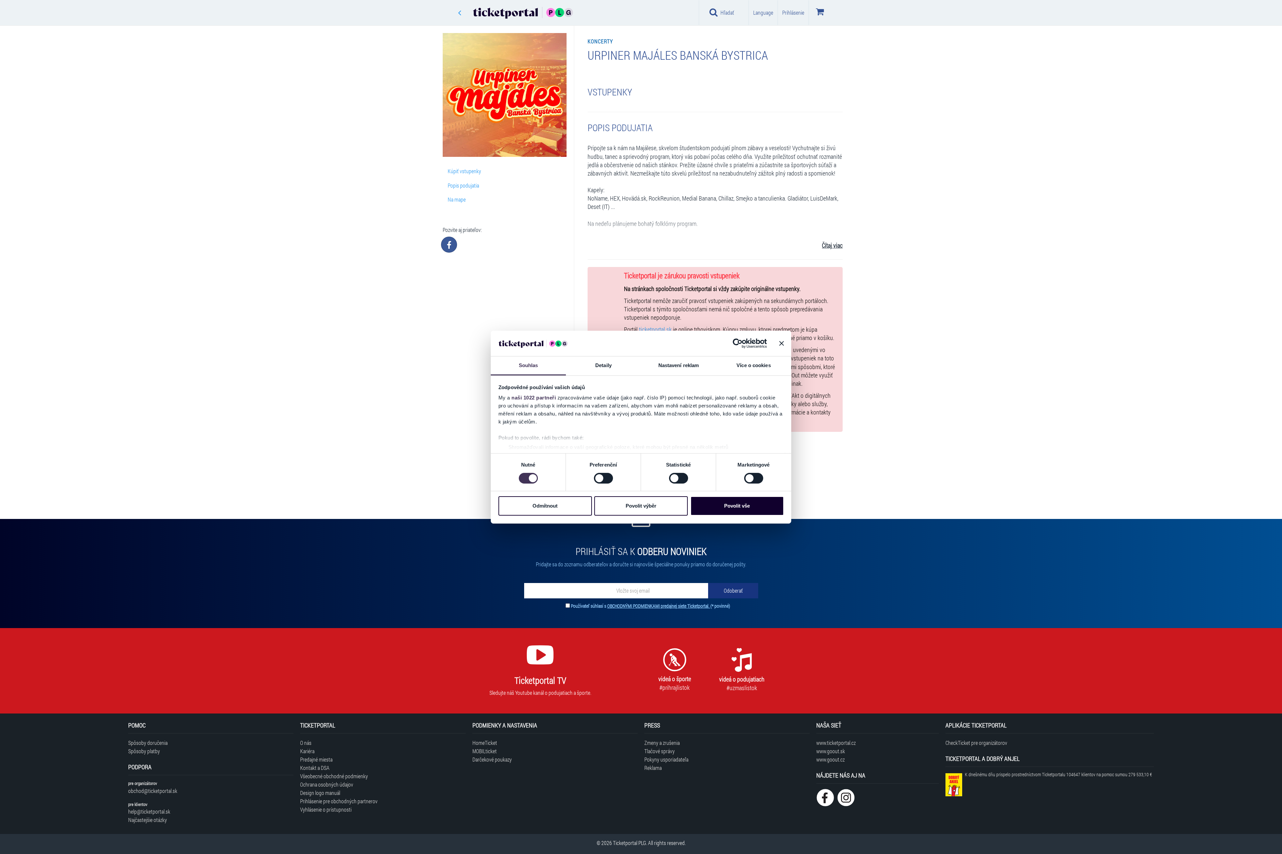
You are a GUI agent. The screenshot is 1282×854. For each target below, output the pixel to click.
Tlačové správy (659, 751)
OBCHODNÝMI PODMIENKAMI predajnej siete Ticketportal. (658, 606)
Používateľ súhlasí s (650, 606)
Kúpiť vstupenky (464, 171)
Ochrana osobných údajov (326, 784)
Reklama (653, 767)
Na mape (457, 199)
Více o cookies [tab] (753, 365)
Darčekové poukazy (492, 759)
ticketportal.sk (655, 329)
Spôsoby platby (144, 751)
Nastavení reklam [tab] (678, 365)
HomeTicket (484, 742)
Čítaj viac (832, 245)
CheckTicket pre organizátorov (976, 742)
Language (763, 12)
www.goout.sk (830, 751)
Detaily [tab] (603, 365)
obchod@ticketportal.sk (152, 790)
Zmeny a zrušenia (662, 742)
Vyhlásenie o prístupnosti (326, 809)
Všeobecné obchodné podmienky (334, 776)
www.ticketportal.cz (836, 742)
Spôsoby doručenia (148, 742)
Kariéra (307, 751)
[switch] (603, 478)
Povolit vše (737, 506)
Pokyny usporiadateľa (666, 759)
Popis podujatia (463, 185)
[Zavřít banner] (781, 343)
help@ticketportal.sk (149, 811)
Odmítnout (545, 506)
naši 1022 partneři (533, 397)
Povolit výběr (641, 506)
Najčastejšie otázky (147, 819)
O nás (305, 742)
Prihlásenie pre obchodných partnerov (339, 801)
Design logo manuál (320, 792)
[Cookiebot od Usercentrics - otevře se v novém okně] (737, 343)
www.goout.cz (830, 759)
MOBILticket (484, 751)
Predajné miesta (316, 759)
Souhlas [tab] (528, 365)
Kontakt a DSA (315, 767)
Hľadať (727, 12)
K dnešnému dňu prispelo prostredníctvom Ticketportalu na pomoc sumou (1058, 774)
